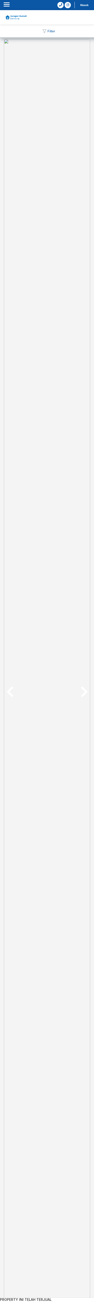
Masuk (84, 5)
